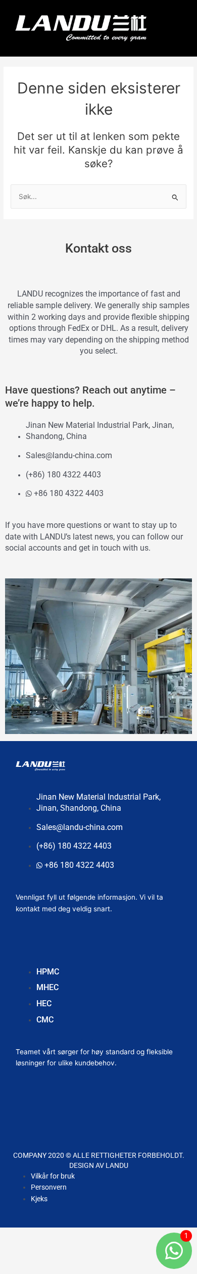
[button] (169, 25)
